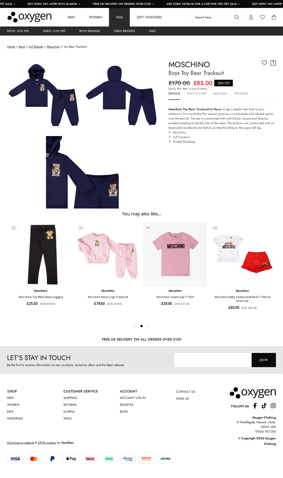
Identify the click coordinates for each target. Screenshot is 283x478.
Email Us (182, 398)
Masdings (15, 418)
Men (71, 17)
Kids (119, 17)
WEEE (67, 418)
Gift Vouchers (149, 17)
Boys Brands (89, 31)
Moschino (53, 46)
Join (264, 360)
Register (126, 404)
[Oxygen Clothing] (29, 17)
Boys (22, 46)
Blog (124, 411)
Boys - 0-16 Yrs (18, 31)
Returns (69, 404)
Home (11, 46)
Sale (152, 31)
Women (95, 17)
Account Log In (133, 398)
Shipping (70, 398)
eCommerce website (20, 442)
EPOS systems (47, 442)
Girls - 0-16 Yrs (54, 31)
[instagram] (273, 406)
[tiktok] (265, 406)
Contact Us (185, 391)
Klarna (69, 411)
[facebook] (256, 406)
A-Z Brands (36, 46)
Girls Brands (124, 31)
